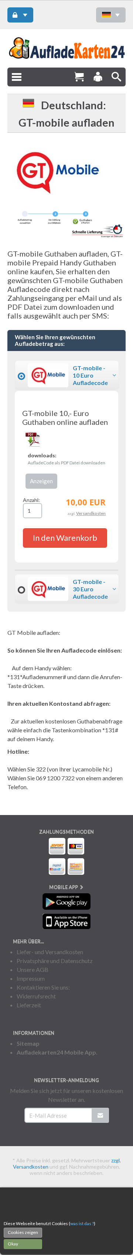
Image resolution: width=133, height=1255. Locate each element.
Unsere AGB (32, 969)
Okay (13, 1244)
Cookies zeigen (23, 1232)
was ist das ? (82, 1223)
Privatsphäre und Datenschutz (55, 960)
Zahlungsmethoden (66, 832)
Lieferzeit (29, 1004)
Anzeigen (41, 481)
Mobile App (64, 887)
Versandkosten (91, 513)
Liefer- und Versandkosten (50, 951)
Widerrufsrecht (36, 996)
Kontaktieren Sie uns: (43, 987)
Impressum (31, 978)
